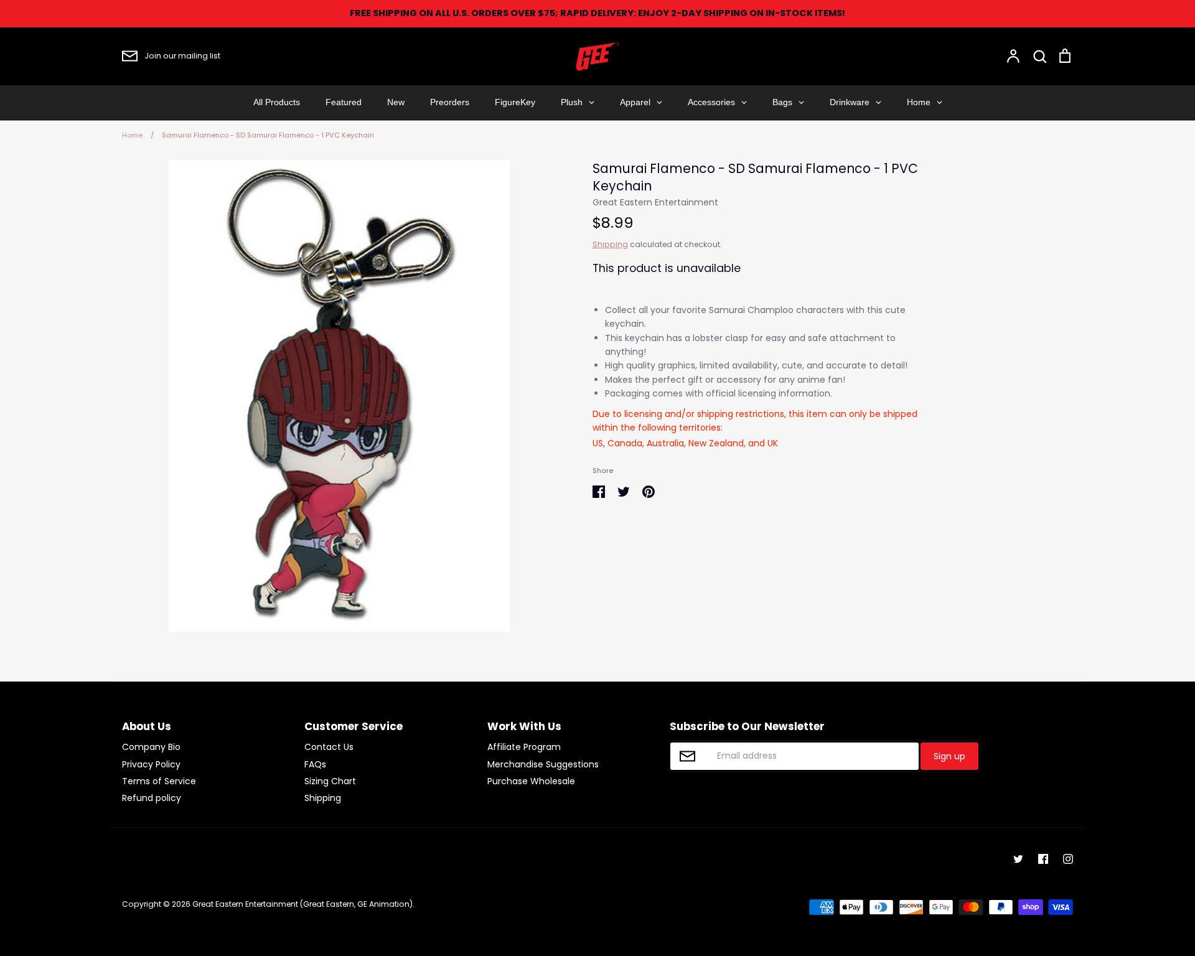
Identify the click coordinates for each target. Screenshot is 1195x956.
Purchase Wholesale (531, 781)
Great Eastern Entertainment (655, 202)
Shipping (610, 244)
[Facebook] (1043, 858)
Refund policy (151, 798)
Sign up (949, 756)
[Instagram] (1068, 858)
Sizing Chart (330, 781)
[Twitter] (1018, 858)
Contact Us (329, 747)
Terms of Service (159, 781)
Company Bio (151, 747)
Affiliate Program (524, 747)
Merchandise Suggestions (543, 764)
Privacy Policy (151, 764)
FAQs (315, 764)
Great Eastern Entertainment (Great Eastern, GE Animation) (302, 904)
